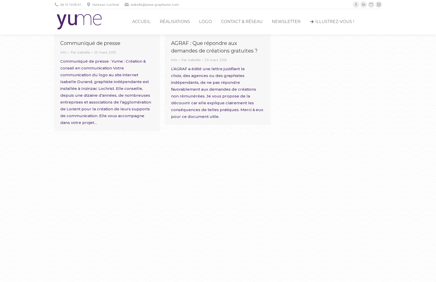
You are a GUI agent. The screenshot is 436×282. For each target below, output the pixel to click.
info (63, 52)
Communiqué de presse (90, 43)
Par (80, 52)
